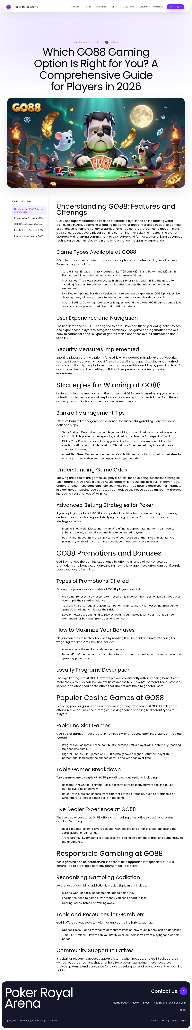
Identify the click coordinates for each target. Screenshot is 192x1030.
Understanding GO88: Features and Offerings (28, 210)
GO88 (60, 232)
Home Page (120, 1002)
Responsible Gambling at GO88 (28, 236)
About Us (155, 1020)
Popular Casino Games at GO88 (29, 230)
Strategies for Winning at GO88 (28, 218)
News (135, 1002)
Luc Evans (114, 42)
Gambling (79, 42)
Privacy (165, 1020)
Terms (175, 1020)
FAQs (146, 1002)
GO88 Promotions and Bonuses (28, 224)
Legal (183, 1020)
